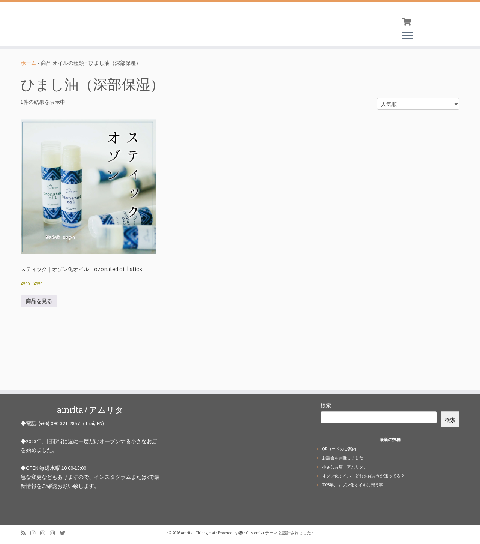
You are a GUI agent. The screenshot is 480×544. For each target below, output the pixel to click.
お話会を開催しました (342, 457)
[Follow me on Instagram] (35, 533)
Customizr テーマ (262, 532)
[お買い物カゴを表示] (407, 21)
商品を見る (39, 301)
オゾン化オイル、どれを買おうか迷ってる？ (363, 475)
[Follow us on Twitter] (65, 533)
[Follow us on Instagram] (45, 533)
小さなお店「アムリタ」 (345, 466)
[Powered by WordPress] (240, 531)
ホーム (28, 63)
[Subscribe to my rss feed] (25, 533)
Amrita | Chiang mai (198, 532)
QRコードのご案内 (339, 448)
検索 (326, 405)
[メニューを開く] (407, 36)
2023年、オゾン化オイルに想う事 (352, 484)
